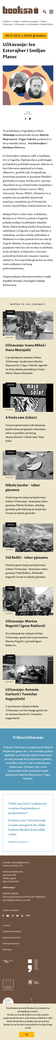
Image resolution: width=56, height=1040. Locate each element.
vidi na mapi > (9, 887)
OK (26, 1034)
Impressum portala (11, 937)
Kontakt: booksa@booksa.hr (16, 862)
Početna (6, 21)
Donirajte (7, 949)
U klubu (15, 21)
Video (10, 312)
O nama (6, 925)
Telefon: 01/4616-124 (13, 865)
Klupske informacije (12, 931)
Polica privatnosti (11, 943)
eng (28, 916)
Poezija (10, 385)
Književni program (29, 21)
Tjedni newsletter (11, 910)
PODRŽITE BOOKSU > (18, 842)
